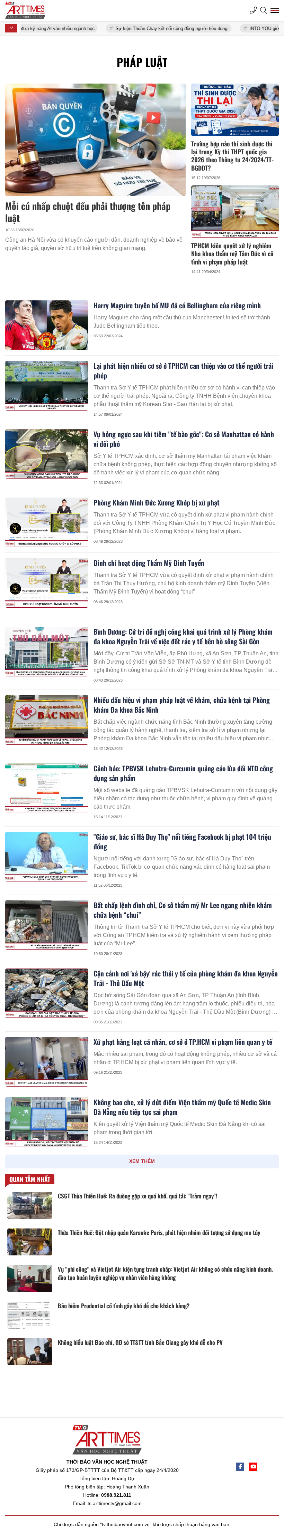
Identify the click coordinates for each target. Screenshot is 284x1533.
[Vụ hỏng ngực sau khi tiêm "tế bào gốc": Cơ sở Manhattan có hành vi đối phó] (46, 454)
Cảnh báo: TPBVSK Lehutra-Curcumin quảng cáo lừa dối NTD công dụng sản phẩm (183, 773)
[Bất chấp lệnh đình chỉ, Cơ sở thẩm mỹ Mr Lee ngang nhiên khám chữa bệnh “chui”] (46, 925)
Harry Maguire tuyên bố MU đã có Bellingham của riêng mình (177, 305)
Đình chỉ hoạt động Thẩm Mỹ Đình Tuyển (149, 563)
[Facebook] (240, 1467)
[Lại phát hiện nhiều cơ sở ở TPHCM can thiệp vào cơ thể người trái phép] (46, 386)
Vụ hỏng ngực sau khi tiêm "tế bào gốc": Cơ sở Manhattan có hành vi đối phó (184, 439)
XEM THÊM (142, 1161)
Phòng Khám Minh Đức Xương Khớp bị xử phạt (157, 502)
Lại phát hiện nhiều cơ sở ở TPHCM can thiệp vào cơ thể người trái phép (183, 370)
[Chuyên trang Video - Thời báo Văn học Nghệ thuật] (31, 10)
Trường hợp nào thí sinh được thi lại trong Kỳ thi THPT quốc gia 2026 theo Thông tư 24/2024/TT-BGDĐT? (232, 155)
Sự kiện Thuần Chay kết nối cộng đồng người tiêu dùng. (143, 28)
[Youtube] (253, 1467)
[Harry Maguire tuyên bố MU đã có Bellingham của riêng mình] (46, 325)
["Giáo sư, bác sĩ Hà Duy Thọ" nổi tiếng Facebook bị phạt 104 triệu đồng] (46, 856)
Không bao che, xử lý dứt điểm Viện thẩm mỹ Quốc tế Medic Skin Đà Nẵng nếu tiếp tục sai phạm (182, 1107)
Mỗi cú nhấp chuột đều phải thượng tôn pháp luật (87, 212)
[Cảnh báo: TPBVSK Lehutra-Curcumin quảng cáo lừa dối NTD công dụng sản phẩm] (46, 788)
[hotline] (253, 10)
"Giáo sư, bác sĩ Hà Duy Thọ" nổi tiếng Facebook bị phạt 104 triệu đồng (182, 841)
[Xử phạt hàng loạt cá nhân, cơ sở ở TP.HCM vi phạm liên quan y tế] (46, 1062)
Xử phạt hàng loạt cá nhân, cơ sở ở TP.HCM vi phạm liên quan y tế (183, 1042)
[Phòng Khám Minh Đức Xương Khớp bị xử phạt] (46, 522)
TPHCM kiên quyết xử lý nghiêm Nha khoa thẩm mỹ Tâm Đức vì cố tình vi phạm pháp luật (232, 253)
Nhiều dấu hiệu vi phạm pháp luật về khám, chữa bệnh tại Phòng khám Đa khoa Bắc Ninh (182, 705)
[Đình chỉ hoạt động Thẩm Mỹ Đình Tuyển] (46, 583)
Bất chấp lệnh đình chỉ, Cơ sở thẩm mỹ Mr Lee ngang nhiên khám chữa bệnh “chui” (183, 910)
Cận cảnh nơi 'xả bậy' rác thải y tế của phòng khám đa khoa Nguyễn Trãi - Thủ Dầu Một (186, 978)
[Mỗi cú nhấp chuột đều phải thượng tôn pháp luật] (95, 140)
